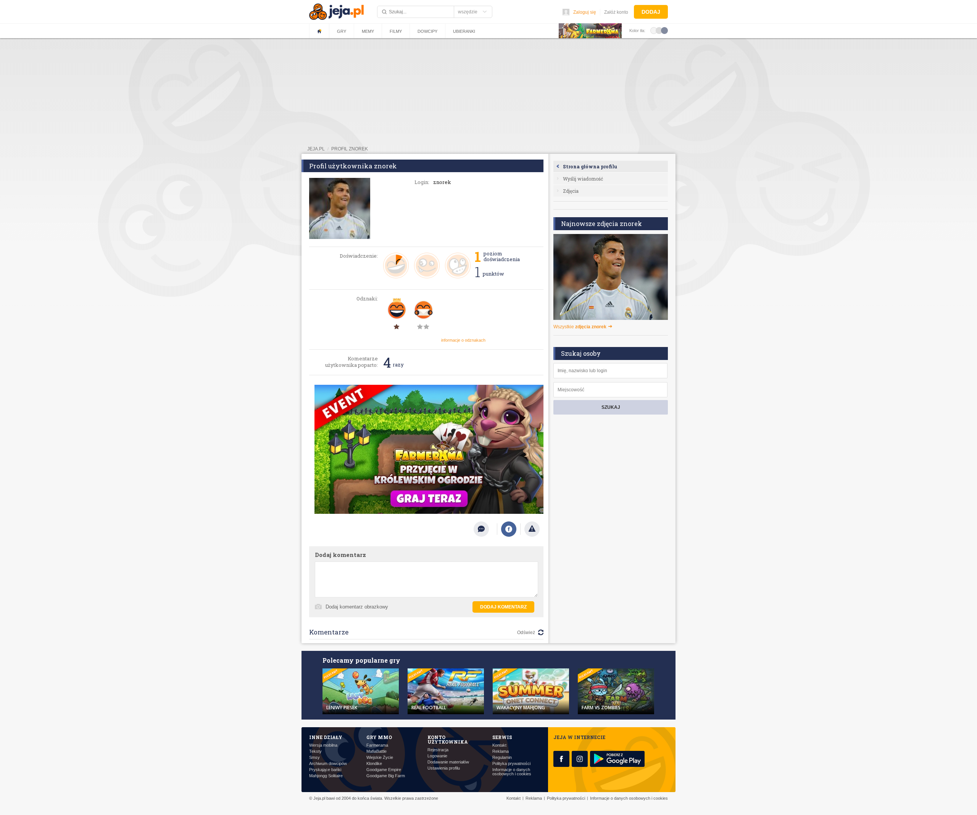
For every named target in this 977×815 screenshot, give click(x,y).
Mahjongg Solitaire (326, 776)
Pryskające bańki (325, 770)
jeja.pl (316, 149)
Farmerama (377, 745)
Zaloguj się (584, 12)
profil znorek (349, 149)
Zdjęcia (571, 191)
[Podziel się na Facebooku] (508, 529)
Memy (368, 31)
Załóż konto (616, 12)
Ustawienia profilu (443, 768)
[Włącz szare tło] (659, 30)
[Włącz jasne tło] (653, 30)
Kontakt (499, 745)
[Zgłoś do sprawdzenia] (532, 529)
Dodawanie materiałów (448, 762)
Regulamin (502, 757)
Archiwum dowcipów (328, 764)
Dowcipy (427, 31)
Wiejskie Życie (379, 757)
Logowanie (437, 756)
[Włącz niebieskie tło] (664, 30)
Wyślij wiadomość (583, 179)
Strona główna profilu (590, 166)
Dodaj (651, 12)
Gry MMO (379, 737)
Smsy (314, 757)
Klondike (374, 764)
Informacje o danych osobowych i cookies (511, 772)
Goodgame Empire (383, 770)
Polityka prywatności (511, 764)
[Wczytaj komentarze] (485, 529)
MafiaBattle (376, 751)
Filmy (396, 31)
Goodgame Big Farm (385, 776)
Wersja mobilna (323, 745)
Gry (341, 31)
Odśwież (526, 632)
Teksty (315, 751)
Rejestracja (437, 750)
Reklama (500, 751)
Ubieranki (464, 31)
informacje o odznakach (463, 340)
